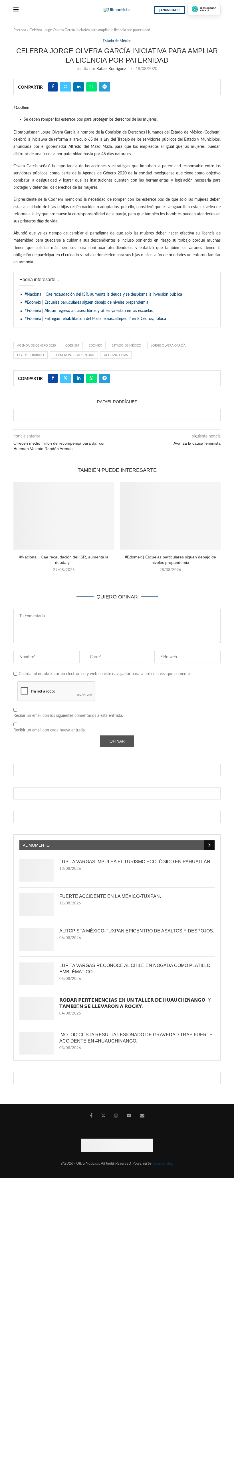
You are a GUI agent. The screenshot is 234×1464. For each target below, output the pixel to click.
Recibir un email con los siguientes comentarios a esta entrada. (68, 716)
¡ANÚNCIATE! (169, 10)
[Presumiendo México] (204, 9)
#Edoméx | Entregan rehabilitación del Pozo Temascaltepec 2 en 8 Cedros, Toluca (95, 319)
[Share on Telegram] (104, 87)
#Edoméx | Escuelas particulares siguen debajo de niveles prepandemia (86, 303)
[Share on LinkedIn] (78, 87)
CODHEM (72, 345)
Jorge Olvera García (168, 345)
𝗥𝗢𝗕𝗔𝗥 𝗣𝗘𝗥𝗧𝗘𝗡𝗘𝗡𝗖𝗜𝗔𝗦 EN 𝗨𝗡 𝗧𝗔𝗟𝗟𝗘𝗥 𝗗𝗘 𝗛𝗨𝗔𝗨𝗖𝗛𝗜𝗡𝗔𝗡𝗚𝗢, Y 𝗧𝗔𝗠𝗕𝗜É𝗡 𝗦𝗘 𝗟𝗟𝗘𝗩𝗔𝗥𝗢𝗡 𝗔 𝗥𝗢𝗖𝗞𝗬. (135, 1003)
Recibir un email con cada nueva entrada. (49, 730)
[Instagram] (116, 1115)
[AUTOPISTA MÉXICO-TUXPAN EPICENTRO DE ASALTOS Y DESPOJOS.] (36, 939)
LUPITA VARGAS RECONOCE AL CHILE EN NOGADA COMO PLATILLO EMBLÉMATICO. (134, 968)
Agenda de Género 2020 (36, 345)
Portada (19, 30)
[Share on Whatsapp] (91, 87)
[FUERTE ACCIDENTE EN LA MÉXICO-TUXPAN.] (36, 904)
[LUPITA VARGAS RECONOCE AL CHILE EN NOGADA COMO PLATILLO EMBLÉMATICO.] (36, 973)
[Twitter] (103, 1115)
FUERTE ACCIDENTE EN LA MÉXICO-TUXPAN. (110, 896)
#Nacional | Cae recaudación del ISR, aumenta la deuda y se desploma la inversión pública (103, 295)
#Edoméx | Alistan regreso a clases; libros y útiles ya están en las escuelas (89, 311)
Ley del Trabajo (30, 355)
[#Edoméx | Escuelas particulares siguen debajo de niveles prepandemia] (170, 515)
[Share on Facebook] (53, 87)
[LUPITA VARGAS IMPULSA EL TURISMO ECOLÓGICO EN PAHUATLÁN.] (36, 870)
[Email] (142, 1115)
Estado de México (126, 345)
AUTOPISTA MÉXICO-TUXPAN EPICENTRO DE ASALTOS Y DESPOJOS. (136, 930)
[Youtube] (129, 1115)
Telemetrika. (163, 1163)
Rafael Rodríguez (111, 69)
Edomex (95, 345)
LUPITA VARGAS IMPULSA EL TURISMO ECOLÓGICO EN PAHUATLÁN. (135, 861)
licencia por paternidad (74, 355)
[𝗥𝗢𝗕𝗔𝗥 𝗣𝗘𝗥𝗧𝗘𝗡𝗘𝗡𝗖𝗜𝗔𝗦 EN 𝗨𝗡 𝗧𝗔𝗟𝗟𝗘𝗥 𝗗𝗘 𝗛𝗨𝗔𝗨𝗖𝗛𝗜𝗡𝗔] (36, 1008)
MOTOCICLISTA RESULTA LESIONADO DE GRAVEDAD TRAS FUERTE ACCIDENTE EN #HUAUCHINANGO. (136, 1037)
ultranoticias (116, 355)
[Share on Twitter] (65, 87)
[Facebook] (91, 1115)
